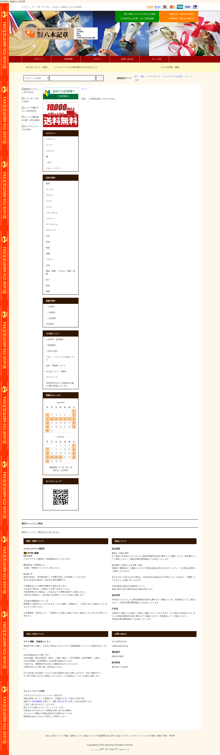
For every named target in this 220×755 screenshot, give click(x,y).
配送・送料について (73, 736)
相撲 (48, 254)
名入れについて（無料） (37, 67)
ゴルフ (49, 201)
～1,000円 (50, 307)
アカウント (39, 59)
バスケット (51, 218)
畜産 (48, 291)
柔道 (48, 242)
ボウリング (51, 230)
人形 (136, 80)
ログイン (98, 59)
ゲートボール (52, 224)
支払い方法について (54, 736)
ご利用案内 (51, 345)
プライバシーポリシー (132, 736)
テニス (49, 207)
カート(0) (156, 59)
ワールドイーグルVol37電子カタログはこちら (76, 67)
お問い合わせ (127, 59)
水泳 (48, 265)
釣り (136, 76)
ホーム (84, 89)
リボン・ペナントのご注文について (60, 358)
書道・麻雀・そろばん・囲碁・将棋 (60, 272)
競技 (142, 76)
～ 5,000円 (50, 313)
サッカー (50, 189)
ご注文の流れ (52, 351)
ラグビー (50, 195)
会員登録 (68, 59)
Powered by (94, 750)
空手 (48, 236)
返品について (90, 736)
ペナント (188, 76)
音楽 (48, 286)
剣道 (48, 248)
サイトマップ (52, 377)
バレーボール (52, 213)
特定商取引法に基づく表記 (109, 736)
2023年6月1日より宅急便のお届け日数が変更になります (60, 384)
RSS (165, 736)
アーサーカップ (153, 76)
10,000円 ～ (51, 324)
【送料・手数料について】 (35, 568)
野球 (48, 184)
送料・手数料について (55, 366)
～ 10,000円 (51, 318)
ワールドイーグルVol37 (172, 76)
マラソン (50, 259)
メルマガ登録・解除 (169, 67)
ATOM (172, 736)
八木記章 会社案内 (54, 339)
